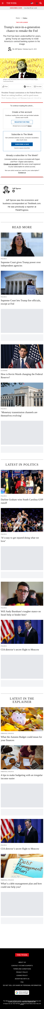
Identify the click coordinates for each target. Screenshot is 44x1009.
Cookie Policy (22, 975)
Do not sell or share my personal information (22, 985)
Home (18, 18)
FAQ (22, 982)
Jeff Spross (18, 49)
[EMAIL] (14, 191)
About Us (22, 962)
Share (6, 86)
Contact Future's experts (22, 965)
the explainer (22, 22)
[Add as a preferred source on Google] (22, 992)
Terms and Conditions (22, 969)
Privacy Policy (22, 972)
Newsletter (39, 86)
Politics (25, 18)
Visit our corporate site (29, 1002)
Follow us (28, 86)
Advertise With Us (22, 979)
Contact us (22, 172)
